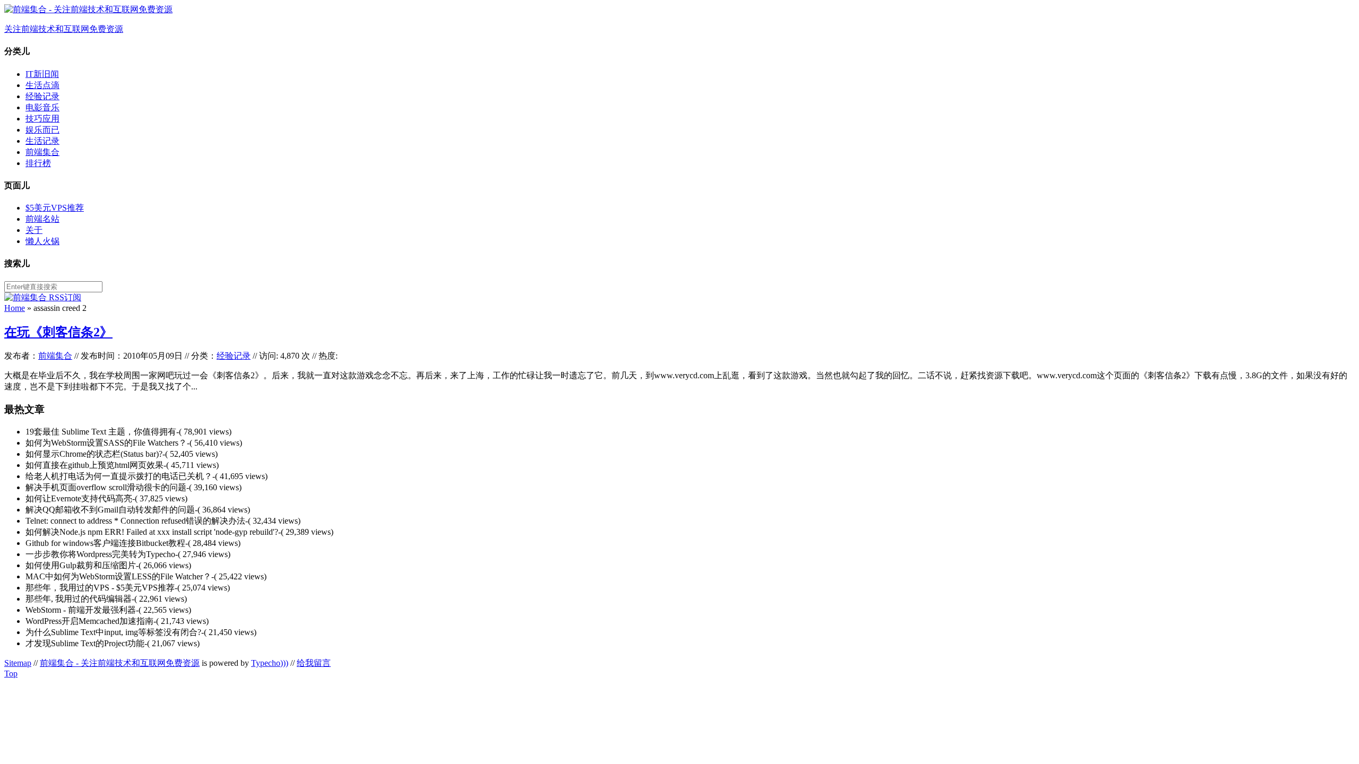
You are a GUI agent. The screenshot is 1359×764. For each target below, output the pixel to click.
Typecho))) (269, 662)
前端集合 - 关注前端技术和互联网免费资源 (120, 662)
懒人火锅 (42, 241)
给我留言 (314, 662)
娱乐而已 (42, 129)
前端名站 (42, 218)
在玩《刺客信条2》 (58, 332)
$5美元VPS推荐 (54, 207)
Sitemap (17, 662)
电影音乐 (42, 107)
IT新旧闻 (42, 74)
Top (11, 673)
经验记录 (42, 96)
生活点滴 (42, 85)
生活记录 (42, 140)
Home (14, 307)
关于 (33, 230)
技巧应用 (42, 118)
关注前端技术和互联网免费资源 (63, 28)
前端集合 (42, 152)
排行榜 (38, 163)
